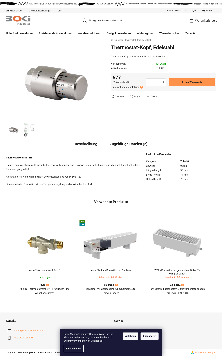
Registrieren (207, 10)
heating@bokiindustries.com (29, 330)
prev (8, 261)
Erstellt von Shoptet (205, 352)
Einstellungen (73, 348)
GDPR (60, 10)
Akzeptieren (149, 336)
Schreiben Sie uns (14, 10)
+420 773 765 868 (23, 337)
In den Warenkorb (192, 82)
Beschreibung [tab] (86, 144)
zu (101, 340)
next (213, 261)
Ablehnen (130, 336)
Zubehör (185, 161)
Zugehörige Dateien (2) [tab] (128, 144)
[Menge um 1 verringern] (148, 82)
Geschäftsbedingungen (40, 10)
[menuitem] (19, 33)
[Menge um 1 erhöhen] (163, 82)
